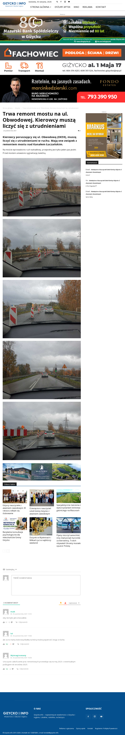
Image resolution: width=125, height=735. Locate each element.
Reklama (87, 6)
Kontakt (101, 6)
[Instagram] (65, 1)
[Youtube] (69, 1)
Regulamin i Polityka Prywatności (106, 728)
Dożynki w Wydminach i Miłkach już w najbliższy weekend (40, 540)
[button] (57, 2)
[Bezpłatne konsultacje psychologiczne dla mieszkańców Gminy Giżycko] (15, 523)
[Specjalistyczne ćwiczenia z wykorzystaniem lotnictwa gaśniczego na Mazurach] (69, 496)
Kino (76, 6)
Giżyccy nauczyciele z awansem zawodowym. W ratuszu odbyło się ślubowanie (14, 509)
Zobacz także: (9, 484)
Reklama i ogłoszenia (66, 728)
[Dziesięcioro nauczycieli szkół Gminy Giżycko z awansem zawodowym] (42, 497)
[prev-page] (4, 550)
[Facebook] (61, 1)
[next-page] (8, 550)
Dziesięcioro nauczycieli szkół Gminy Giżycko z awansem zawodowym (40, 511)
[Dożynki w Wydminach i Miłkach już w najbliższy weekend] (42, 526)
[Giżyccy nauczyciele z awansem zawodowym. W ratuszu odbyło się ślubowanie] (15, 496)
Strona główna (39, 6)
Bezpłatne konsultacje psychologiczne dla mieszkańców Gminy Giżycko (13, 536)
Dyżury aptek (62, 6)
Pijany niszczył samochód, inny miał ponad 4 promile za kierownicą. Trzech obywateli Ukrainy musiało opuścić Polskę (69, 540)
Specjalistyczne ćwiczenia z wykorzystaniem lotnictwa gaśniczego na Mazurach (69, 508)
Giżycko (17, 108)
